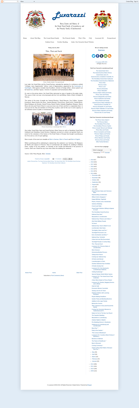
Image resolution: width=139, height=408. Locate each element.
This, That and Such (97, 244)
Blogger (89, 385)
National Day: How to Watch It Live (101, 225)
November (95, 177)
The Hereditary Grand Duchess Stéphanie (102, 80)
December (95, 175)
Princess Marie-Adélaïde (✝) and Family (102, 108)
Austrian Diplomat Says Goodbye (101, 263)
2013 (92, 173)
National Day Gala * (97, 214)
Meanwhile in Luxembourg (99, 317)
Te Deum (94, 223)
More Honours (96, 250)
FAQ (90, 38)
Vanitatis (48, 154)
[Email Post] (53, 158)
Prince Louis (102, 86)
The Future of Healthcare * (99, 341)
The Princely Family (68, 38)
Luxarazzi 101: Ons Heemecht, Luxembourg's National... (100, 269)
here (31, 89)
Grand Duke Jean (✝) (102, 74)
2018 (92, 162)
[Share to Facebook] (69, 159)
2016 (92, 166)
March (94, 356)
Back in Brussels (96, 343)
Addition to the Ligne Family (99, 301)
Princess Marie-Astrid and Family (102, 92)
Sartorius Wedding (97, 203)
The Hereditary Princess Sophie (102, 126)
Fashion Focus (49, 42)
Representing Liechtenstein (99, 194)
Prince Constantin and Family (102, 132)
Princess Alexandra (102, 88)
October (94, 180)
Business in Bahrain (97, 338)
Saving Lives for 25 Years (99, 290)
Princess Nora (34, 161)
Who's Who (82, 38)
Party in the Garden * (97, 330)
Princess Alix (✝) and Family (102, 112)
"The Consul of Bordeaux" (99, 332)
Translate (107, 152)
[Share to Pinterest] (71, 159)
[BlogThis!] (66, 159)
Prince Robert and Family (102, 100)
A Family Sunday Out (97, 266)
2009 (92, 371)
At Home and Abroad (97, 259)
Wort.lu (64, 126)
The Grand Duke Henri (60, 161)
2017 (92, 164)
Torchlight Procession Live (99, 232)
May (93, 352)
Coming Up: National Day (99, 256)
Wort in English (75, 139)
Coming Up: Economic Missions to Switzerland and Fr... (101, 310)
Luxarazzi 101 (99, 38)
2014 (92, 171)
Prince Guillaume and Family (102, 98)
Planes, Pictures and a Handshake (101, 201)
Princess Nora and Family (102, 140)
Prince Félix (102, 82)
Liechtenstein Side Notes (99, 228)
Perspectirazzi (111, 38)
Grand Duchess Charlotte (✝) (102, 104)
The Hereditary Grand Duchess (100, 212)
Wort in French (63, 139)
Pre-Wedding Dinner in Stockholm (101, 322)
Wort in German (54, 139)
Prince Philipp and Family (102, 136)
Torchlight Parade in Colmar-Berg (101, 241)
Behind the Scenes (97, 303)
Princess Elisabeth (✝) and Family (102, 106)
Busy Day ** (95, 328)
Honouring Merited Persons (99, 252)
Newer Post (28, 272)
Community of (78, 86)
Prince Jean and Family (102, 94)
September (95, 182)
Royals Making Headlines (99, 296)
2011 (92, 366)
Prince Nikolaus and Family (102, 137)
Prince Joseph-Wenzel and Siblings (102, 128)
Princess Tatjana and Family (102, 134)
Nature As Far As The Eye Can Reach (102, 313)
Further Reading (62, 42)
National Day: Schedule (98, 237)
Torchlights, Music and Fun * (99, 230)
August (94, 184)
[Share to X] (68, 159)
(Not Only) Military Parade (99, 221)
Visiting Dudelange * (97, 271)
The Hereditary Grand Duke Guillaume (56, 162)
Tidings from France (97, 254)
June (93, 189)
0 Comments (58, 158)
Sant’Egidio (28, 88)
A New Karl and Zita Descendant (101, 239)
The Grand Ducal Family (51, 38)
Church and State (96, 206)
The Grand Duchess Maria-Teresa (46, 161)
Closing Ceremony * (97, 345)
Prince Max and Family (102, 130)
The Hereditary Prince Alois (102, 124)
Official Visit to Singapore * (99, 197)
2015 (92, 168)
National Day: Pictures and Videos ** (102, 219)
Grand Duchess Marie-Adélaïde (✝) (102, 102)
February (94, 359)
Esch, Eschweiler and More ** (100, 234)
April (93, 354)
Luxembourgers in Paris (98, 261)
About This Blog (35, 38)
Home (25, 38)
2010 (92, 368)
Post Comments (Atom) (57, 275)
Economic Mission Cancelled (100, 288)
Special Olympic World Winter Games (102, 274)
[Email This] (64, 159)
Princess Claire (102, 84)
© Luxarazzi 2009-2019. (101, 62)
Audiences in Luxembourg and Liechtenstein (100, 325)
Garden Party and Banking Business (102, 299)
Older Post (79, 272)
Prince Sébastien (102, 90)
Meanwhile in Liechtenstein (99, 216)
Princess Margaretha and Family (102, 96)
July (93, 186)
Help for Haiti (95, 286)
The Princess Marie (102, 122)
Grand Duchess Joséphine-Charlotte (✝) (102, 76)
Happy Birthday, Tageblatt (99, 199)
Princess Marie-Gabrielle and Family (102, 110)
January (94, 361)
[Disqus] (54, 192)
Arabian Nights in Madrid (99, 320)
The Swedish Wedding (98, 315)
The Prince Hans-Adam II (102, 120)
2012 (92, 364)
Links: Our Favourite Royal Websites (82, 42)
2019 (92, 159)
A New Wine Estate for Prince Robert (102, 280)
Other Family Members (102, 141)
